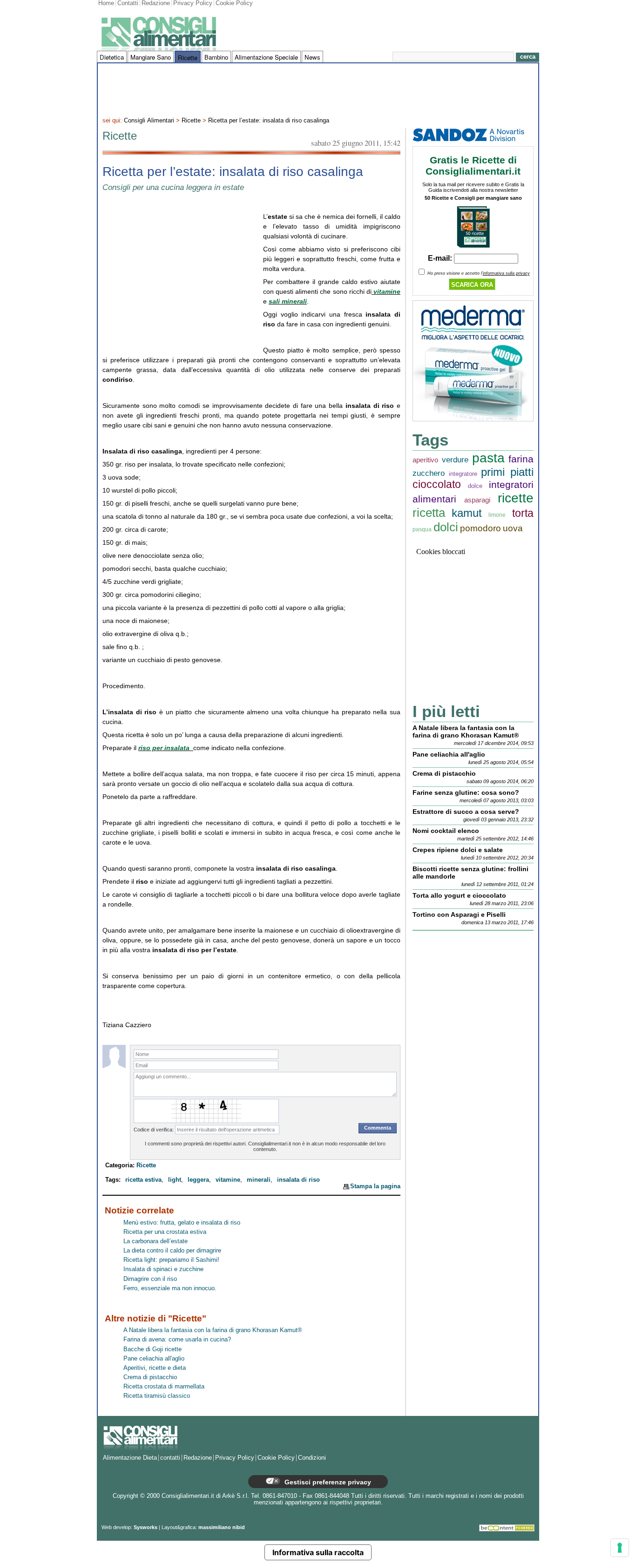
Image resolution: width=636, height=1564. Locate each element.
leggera (198, 1180)
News (312, 57)
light (174, 1180)
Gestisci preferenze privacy (327, 1482)
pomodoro (480, 528)
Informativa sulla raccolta (318, 1552)
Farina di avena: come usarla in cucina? (177, 1339)
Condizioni (312, 1458)
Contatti (127, 3)
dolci (445, 527)
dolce (475, 485)
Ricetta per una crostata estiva (164, 1232)
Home (106, 3)
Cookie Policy (234, 3)
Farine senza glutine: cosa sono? (466, 792)
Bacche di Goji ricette (152, 1349)
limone (497, 515)
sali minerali (288, 301)
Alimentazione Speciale (266, 57)
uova (513, 528)
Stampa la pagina (375, 1186)
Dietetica (112, 57)
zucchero (429, 473)
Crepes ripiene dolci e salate (458, 849)
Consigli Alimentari (149, 120)
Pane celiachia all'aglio (153, 1358)
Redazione (156, 3)
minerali (259, 1180)
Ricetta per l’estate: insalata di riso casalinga (268, 120)
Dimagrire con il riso (150, 1279)
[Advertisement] (318, 89)
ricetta (429, 513)
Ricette (187, 57)
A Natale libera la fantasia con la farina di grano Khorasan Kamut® (212, 1330)
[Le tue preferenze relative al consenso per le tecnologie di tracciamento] (620, 1548)
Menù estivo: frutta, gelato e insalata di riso (181, 1222)
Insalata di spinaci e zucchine (163, 1269)
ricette (516, 498)
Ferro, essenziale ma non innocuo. (170, 1288)
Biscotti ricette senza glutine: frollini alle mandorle (470, 872)
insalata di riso (298, 1180)
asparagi (477, 500)
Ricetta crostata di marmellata (163, 1386)
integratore (463, 473)
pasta (488, 458)
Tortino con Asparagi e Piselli (459, 914)
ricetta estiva (143, 1180)
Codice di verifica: (154, 1129)
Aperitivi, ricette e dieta (154, 1368)
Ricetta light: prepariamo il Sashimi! (171, 1260)
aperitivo (425, 460)
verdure (455, 459)
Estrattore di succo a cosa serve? (466, 811)
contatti (170, 1458)
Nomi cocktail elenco (446, 830)
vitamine (386, 291)
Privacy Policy (192, 3)
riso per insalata (164, 748)
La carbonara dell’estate (155, 1241)
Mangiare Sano (150, 57)
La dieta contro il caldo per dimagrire (172, 1250)
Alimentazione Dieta (130, 1458)
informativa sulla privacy (506, 273)
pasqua (422, 529)
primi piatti (507, 472)
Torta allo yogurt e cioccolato (459, 895)
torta (523, 513)
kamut (467, 513)
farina (521, 459)
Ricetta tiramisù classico (156, 1396)
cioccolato (437, 484)
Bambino (216, 57)
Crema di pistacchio (150, 1377)
